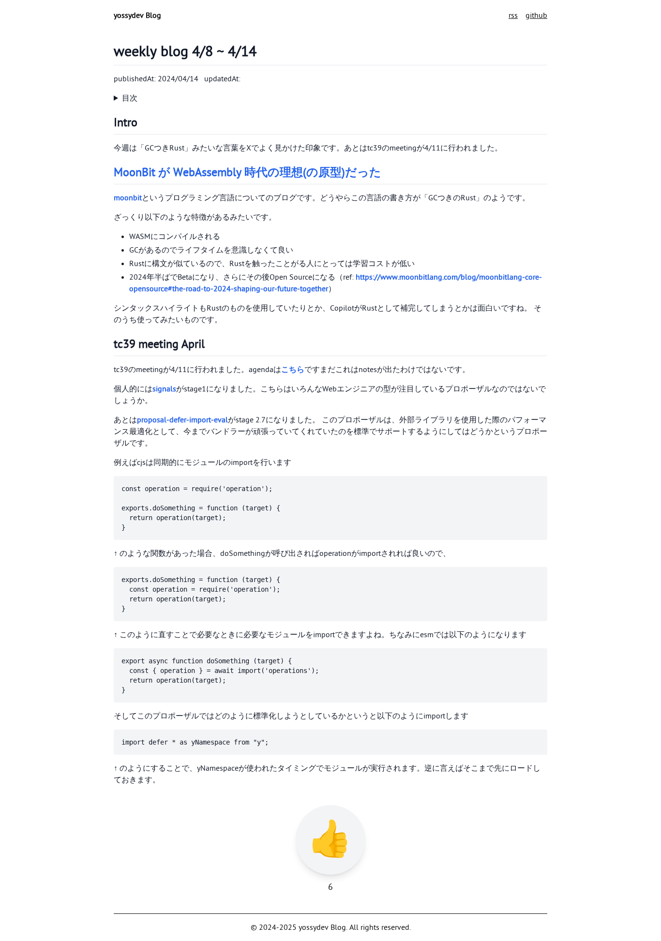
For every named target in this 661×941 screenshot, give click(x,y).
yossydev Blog (137, 15)
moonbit (128, 198)
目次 (129, 98)
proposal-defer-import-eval (182, 420)
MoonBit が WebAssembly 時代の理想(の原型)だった (247, 172)
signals (164, 389)
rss (513, 15)
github (536, 15)
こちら (292, 369)
